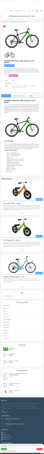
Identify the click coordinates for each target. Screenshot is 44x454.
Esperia (8, 138)
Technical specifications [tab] (18, 90)
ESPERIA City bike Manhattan (14, 378)
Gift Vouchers (5, 319)
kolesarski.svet (6, 433)
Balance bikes (5, 300)
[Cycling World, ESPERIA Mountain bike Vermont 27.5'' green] (22, 32)
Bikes (5, 16)
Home (11, 5)
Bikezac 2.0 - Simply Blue (13, 355)
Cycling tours (17, 5)
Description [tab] (6, 90)
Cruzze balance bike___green (11, 234)
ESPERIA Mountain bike (28, 80)
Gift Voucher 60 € (12, 342)
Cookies (14, 451)
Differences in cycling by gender (12, 413)
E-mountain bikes (6, 313)
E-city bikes (5, 311)
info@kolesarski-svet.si (7, 431)
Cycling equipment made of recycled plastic (15, 418)
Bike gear (5, 302)
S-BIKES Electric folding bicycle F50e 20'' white (18, 368)
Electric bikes (5, 316)
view (21, 207)
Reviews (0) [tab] (31, 90)
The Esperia (6, 99)
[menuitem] (37, 5)
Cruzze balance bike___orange (12, 197)
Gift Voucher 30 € (12, 348)
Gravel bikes (5, 322)
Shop (33, 5)
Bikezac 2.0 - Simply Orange (14, 385)
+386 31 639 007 (6, 429)
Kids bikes (5, 324)
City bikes (5, 308)
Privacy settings (9, 451)
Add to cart (14, 70)
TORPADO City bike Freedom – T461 (13, 271)
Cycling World (14, 80)
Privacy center (3, 451)
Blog (28, 5)
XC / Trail (8, 16)
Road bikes (5, 327)
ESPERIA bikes (20, 80)
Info (24, 5)
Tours (4, 330)
